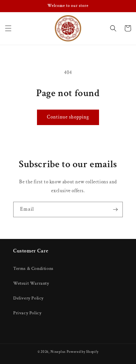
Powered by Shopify (83, 352)
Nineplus (58, 352)
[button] (8, 28)
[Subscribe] (115, 209)
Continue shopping (68, 117)
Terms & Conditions (33, 269)
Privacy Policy (27, 313)
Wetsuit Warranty (31, 283)
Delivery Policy (28, 298)
